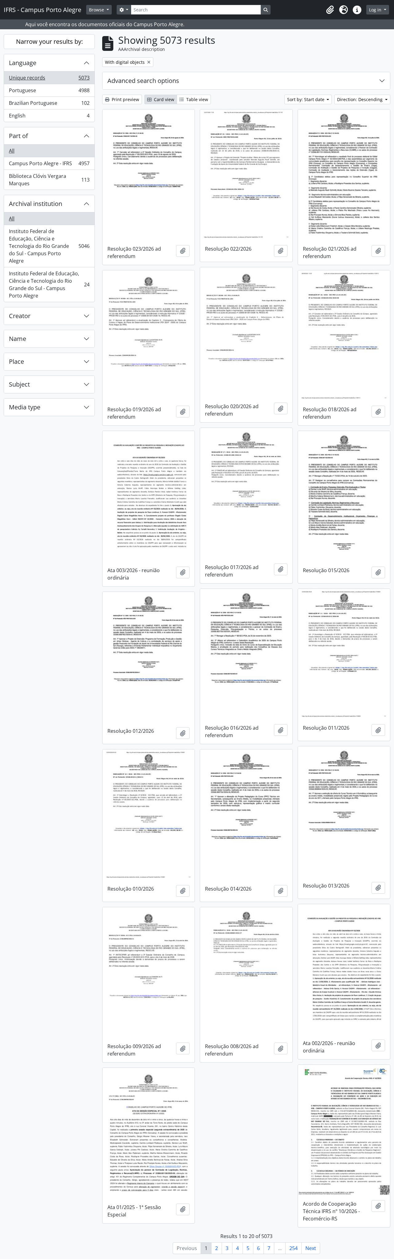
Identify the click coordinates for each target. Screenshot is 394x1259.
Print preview (125, 99)
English (49, 117)
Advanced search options (143, 80)
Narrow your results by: (49, 41)
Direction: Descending (360, 99)
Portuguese (49, 92)
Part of (18, 136)
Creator (19, 316)
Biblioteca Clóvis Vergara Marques (49, 180)
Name (17, 338)
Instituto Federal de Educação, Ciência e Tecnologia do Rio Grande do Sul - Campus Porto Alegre (49, 246)
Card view (163, 99)
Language (22, 63)
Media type (24, 407)
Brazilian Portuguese (49, 104)
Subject (19, 384)
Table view (196, 99)
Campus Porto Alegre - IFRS (49, 165)
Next (310, 1248)
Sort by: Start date (306, 99)
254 (293, 1248)
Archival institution (35, 203)
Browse (97, 10)
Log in (376, 10)
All (11, 150)
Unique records (49, 79)
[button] (330, 10)
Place (16, 361)
